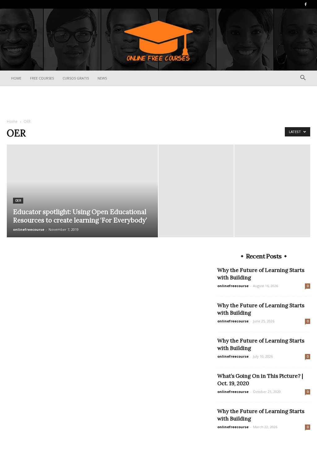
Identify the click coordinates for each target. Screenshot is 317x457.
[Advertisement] (158, 102)
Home (16, 78)
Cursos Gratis (76, 78)
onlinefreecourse (28, 229)
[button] (302, 78)
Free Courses (42, 78)
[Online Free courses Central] (158, 40)
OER (18, 200)
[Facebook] (305, 4)
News (102, 78)
